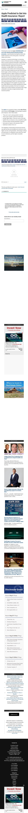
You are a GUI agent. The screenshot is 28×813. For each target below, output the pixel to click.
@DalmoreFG (11, 727)
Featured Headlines (14, 774)
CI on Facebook (14, 765)
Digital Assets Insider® (14, 750)
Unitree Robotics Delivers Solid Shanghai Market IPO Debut (14, 688)
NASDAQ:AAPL (20, 51)
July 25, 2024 (14, 733)
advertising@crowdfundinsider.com (17, 760)
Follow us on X (14, 714)
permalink (13, 165)
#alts (20, 725)
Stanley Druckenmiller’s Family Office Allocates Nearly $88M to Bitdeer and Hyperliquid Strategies (14, 677)
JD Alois (13, 23)
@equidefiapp (14, 729)
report (5, 109)
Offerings (14, 782)
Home (2, 9)
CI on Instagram (14, 768)
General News (14, 776)
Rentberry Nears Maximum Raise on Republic (14, 693)
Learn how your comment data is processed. (12, 187)
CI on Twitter (14, 763)
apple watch (23, 164)
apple (20, 164)
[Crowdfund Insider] (6, 2)
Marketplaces (14, 777)
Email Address (7, 218)
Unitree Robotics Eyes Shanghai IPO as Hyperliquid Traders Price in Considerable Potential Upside (14, 699)
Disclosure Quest (14, 748)
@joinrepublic (18, 727)
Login (25, 182)
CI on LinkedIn (14, 767)
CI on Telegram (14, 770)
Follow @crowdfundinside (14, 212)
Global (14, 784)
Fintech (6, 9)
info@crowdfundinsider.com (15, 757)
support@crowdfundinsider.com (16, 759)
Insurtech (14, 164)
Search (24, 5)
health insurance (4, 165)
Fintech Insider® (14, 747)
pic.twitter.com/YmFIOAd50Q (14, 730)
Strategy (14, 781)
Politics (14, 779)
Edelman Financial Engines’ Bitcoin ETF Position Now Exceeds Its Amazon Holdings (15, 683)
